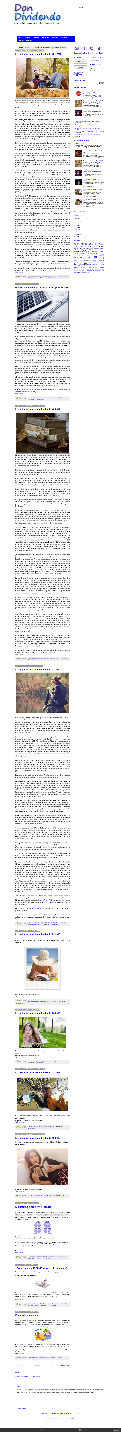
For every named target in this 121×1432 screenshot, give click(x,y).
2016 (76, 225)
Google (48, 1061)
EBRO (85, 246)
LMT (93, 251)
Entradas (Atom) (27, 1368)
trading (36, 1305)
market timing (80, 269)
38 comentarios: (31, 659)
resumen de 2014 (34, 326)
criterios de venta (78, 260)
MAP (102, 251)
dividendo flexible (59, 1000)
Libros (97, 251)
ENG (51, 276)
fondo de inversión (55, 1303)
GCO (84, 248)
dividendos (36, 1256)
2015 (76, 227)
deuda (39, 1303)
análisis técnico (90, 258)
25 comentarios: (31, 1128)
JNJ (84, 251)
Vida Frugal (82, 258)
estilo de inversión (46, 1303)
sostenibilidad (52, 1357)
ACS (37, 658)
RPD (84, 257)
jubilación (53, 1256)
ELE (45, 276)
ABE (75, 243)
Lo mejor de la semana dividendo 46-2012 (37, 1138)
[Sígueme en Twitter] (92, 51)
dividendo (36, 397)
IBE (51, 922)
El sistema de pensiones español (33, 1206)
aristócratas (99, 259)
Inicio (37, 1365)
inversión (41, 397)
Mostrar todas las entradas (59, 47)
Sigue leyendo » (19, 272)
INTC (29, 1001)
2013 (76, 232)
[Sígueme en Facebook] (84, 51)
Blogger (72, 1418)
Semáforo (28, 37)
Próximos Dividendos (25, 40)
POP (62, 1061)
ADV (87, 243)
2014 (76, 229)
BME (43, 276)
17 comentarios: (40, 1197)
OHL (48, 1195)
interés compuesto (92, 267)
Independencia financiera (59, 276)
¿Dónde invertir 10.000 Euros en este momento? (41, 1268)
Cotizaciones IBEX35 (71, 1413)
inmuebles (62, 1303)
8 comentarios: (39, 1062)
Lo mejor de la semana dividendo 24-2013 (37, 1013)
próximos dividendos (79, 270)
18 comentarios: (40, 399)
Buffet (43, 922)
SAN (55, 1001)
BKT (40, 922)
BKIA (78, 245)
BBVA (43, 1000)
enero (78, 220)
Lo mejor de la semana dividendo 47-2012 (37, 1072)
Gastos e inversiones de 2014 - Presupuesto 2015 (41, 287)
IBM (54, 922)
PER (82, 255)
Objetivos (55, 37)
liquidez (64, 922)
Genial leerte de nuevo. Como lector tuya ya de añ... (88, 121)
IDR (56, 922)
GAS (78, 248)
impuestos (76, 267)
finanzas (90, 265)
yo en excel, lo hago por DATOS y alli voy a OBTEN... (88, 128)
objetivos (46, 397)
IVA (92, 250)
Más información (84, 1429)
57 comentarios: (51, 277)
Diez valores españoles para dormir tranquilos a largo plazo (92, 91)
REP (39, 924)
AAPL (35, 922)
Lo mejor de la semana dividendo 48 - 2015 (38, 54)
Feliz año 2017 (87, 110)
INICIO (20, 37)
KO (88, 251)
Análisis (37, 37)
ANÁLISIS (94, 243)
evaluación (83, 265)
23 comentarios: (52, 1305)
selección (76, 272)
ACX (37, 276)
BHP (40, 276)
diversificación (77, 262)
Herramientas (97, 248)
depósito (36, 1303)
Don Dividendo (51, 1418)
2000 (76, 236)
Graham (90, 248)
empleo (41, 1061)
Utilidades (45, 37)
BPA (95, 245)
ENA (35, 1126)
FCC (49, 922)
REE (36, 277)
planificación (61, 397)
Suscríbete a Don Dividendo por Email (88, 53)
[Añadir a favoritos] (99, 51)
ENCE (48, 276)
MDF (38, 1126)
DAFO (75, 246)
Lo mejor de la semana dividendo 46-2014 (37, 409)
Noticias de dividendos (89, 253)
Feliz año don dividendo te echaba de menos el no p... (89, 131)
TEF (58, 658)
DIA (80, 246)
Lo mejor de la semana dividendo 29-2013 (37, 934)
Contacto (64, 37)
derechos (94, 260)
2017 (76, 218)
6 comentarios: (19, 1003)
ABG (35, 276)
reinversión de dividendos (94, 270)
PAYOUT (76, 255)
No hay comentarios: (33, 1358)
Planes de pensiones (53, 397)
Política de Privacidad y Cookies (53, 1413)
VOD (65, 1195)
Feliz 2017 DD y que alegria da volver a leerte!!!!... (88, 134)
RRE (53, 1001)
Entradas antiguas (64, 1365)
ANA (40, 1000)
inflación (84, 267)
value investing (84, 272)
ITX (87, 250)
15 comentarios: (48, 1258)
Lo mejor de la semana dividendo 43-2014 (37, 669)
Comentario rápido (80, 143)
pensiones (33, 1001)
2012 (76, 234)
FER (102, 246)
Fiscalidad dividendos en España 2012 (93, 101)
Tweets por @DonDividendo (81, 211)
